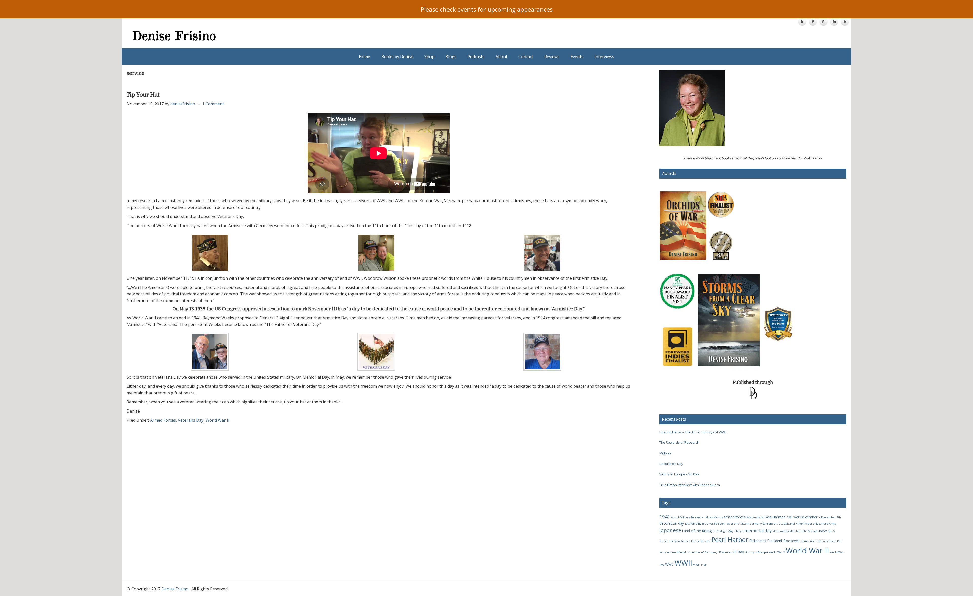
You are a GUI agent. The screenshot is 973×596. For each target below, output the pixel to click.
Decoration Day (671, 463)
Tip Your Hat (143, 94)
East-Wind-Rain (694, 523)
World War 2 (777, 552)
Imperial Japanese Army (820, 523)
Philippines (757, 540)
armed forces (735, 517)
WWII (683, 563)
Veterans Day (190, 420)
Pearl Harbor (730, 539)
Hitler (799, 523)
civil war (793, 517)
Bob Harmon (775, 517)
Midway (665, 453)
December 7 (810, 517)
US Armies (725, 552)
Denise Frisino (309, 35)
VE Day (738, 552)
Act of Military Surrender (688, 517)
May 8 (740, 531)
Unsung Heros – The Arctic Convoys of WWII (692, 432)
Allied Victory (714, 517)
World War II (217, 420)
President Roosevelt (783, 540)
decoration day (671, 523)
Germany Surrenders (763, 523)
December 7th (831, 517)
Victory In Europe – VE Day (679, 474)
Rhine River (808, 541)
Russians (822, 541)
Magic (723, 531)
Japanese (670, 530)
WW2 (669, 564)
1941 (664, 516)
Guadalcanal (786, 523)
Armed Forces (163, 420)
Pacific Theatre (701, 541)
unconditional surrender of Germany (692, 552)
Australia (758, 517)
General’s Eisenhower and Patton (727, 523)
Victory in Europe (756, 552)
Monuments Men (783, 531)
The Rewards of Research (679, 442)
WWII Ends (699, 564)
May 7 (731, 531)
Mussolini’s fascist (807, 531)
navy (823, 530)
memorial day (758, 530)
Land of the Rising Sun (700, 530)
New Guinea (682, 541)
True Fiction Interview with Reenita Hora (689, 484)
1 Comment (213, 104)
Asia (749, 517)
